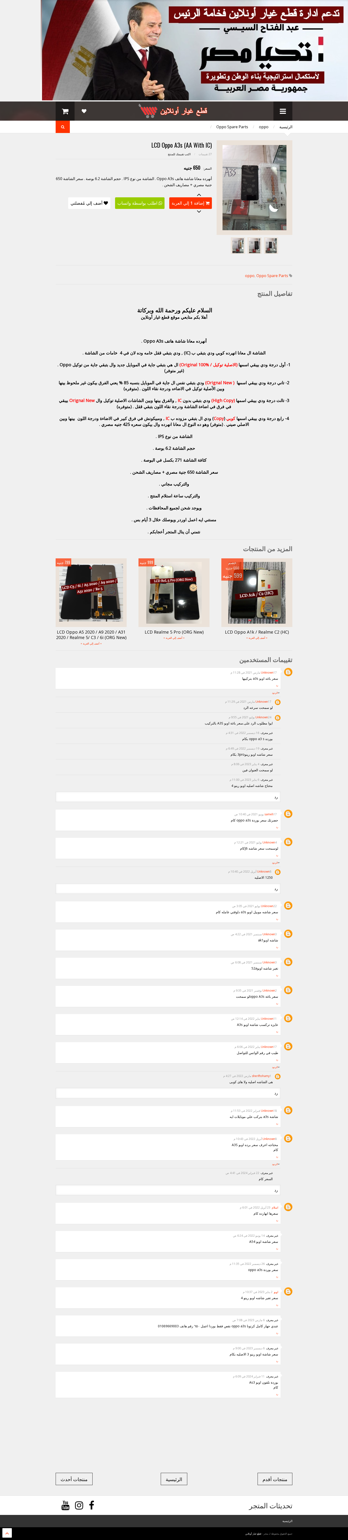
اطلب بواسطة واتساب (137, 203)
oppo (263, 126)
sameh (268, 814)
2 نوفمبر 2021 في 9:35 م (255, 990)
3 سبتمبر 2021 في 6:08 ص (254, 962)
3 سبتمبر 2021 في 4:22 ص (254, 934)
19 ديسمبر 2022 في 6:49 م (242, 748)
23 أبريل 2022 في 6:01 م (255, 1207)
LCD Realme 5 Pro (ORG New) (174, 632)
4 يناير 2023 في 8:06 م (245, 764)
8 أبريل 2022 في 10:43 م (255, 1139)
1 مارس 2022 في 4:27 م (247, 1076)
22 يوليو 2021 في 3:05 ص (254, 906)
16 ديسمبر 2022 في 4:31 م (242, 733)
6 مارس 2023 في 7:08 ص (248, 1320)
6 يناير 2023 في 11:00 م (244, 780)
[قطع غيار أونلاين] (174, 115)
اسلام (275, 1207)
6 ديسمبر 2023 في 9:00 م (249, 1348)
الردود (275, 692)
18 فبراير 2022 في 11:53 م (254, 1111)
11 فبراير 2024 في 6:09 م (249, 1376)
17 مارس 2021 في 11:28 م (254, 673)
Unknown (267, 673)
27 (205, 154)
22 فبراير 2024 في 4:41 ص (242, 1173)
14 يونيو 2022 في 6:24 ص (249, 1236)
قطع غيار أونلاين (253, 1533)
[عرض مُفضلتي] (84, 111)
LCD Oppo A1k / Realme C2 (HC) (257, 632)
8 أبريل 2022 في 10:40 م (249, 871)
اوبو (276, 1292)
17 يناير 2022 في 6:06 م (256, 1047)
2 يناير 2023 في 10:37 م (257, 1292)
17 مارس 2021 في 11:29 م (248, 702)
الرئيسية (285, 126)
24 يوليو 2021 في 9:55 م (250, 717)
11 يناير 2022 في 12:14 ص (254, 1019)
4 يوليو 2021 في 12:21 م (255, 842)
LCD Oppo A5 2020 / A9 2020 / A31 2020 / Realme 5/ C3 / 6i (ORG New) (91, 634)
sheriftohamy (261, 1076)
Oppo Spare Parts (232, 126)
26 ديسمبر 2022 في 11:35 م (247, 1264)
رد (277, 685)
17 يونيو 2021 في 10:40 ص (255, 814)
